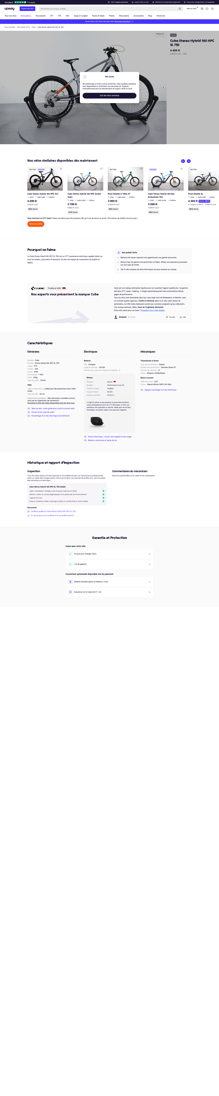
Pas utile (172, 317)
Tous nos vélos (10, 27)
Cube (34, 27)
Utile (184, 317)
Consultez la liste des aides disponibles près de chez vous (51, 403)
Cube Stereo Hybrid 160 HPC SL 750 (51, 27)
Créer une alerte (35, 224)
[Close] (111, 1)
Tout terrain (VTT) (23, 27)
